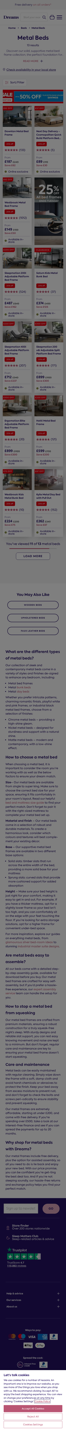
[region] (33, 1399)
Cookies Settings (33, 1424)
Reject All (32, 1416)
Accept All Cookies (33, 1408)
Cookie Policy (42, 1401)
